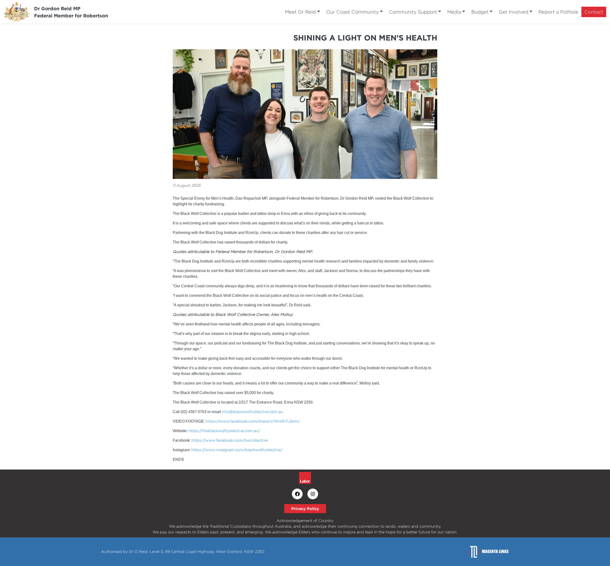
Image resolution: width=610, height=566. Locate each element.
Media (454, 11)
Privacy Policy (305, 508)
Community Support (413, 11)
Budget (479, 11)
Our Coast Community (352, 11)
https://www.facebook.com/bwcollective (230, 440)
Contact (594, 11)
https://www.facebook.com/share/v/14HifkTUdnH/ (253, 421)
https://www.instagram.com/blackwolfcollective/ (237, 450)
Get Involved (513, 11)
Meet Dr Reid (300, 11)
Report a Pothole (558, 11)
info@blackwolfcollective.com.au (252, 412)
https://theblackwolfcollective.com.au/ (224, 431)
